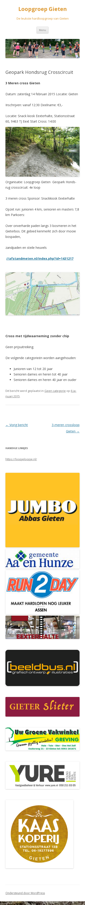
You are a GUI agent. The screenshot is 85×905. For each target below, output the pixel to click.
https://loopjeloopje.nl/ (21, 459)
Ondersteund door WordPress (25, 893)
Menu (42, 30)
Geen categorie (55, 391)
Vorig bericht (16, 425)
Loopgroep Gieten (42, 9)
